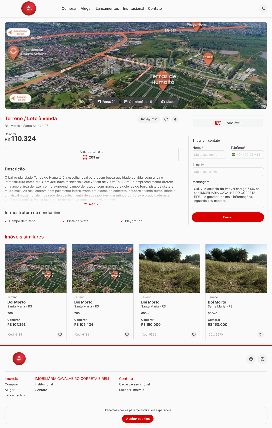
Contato (155, 8)
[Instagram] (262, 359)
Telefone (238, 148)
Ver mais (90, 204)
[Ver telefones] (263, 9)
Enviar (228, 217)
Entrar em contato (206, 140)
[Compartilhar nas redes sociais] (175, 119)
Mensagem (201, 182)
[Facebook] (251, 359)
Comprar (69, 8)
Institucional (133, 8)
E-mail (198, 165)
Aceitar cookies (138, 419)
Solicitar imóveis (131, 390)
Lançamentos (107, 8)
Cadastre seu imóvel (134, 384)
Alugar (86, 8)
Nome (198, 148)
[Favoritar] (165, 119)
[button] (36, 268)
